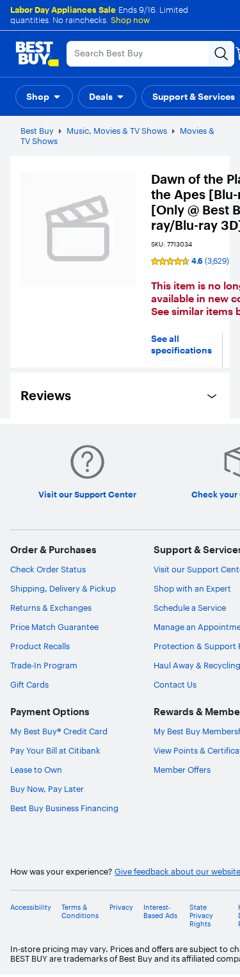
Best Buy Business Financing (64, 808)
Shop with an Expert (192, 588)
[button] (44, 96)
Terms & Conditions (80, 911)
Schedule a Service (190, 607)
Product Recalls (40, 646)
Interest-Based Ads (160, 911)
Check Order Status (48, 569)
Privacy (121, 907)
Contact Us (175, 684)
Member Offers (182, 769)
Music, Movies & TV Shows (117, 130)
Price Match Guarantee (54, 627)
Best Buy (37, 130)
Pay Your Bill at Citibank (55, 750)
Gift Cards (29, 684)
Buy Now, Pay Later (47, 789)
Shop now (130, 20)
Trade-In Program (43, 665)
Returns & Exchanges (51, 607)
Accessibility (30, 907)
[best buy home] (37, 54)
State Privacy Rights (201, 915)
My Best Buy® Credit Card (59, 731)
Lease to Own (36, 769)
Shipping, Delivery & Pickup (63, 588)
